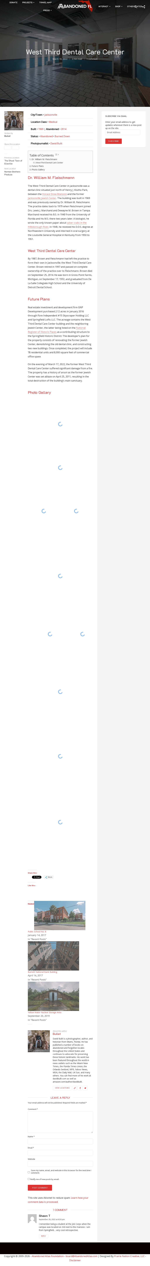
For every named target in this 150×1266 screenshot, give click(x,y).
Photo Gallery (38, 169)
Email (31, 1148)
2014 (63, 129)
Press (46, 10)
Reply (43, 1236)
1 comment (92, 59)
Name (31, 1136)
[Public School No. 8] (59, 915)
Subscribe (113, 141)
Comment (33, 1109)
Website (31, 1159)
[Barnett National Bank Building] (53, 955)
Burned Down (62, 136)
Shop (117, 6)
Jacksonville (50, 114)
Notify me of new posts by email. (44, 1179)
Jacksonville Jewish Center (42, 198)
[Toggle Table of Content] (56, 154)
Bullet (7, 136)
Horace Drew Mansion (54, 194)
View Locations (62, 1088)
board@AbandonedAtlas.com (81, 1256)
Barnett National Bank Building (42, 972)
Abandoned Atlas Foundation (48, 1256)
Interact (103, 6)
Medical (53, 122)
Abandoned (46, 136)
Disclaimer (75, 1260)
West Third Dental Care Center (49, 162)
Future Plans (37, 166)
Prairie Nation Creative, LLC (129, 1256)
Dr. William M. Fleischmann (44, 159)
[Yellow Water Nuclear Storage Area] (53, 996)
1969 (41, 129)
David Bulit (56, 143)
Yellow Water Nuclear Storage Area (44, 1012)
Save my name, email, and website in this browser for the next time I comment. (61, 1171)
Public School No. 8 (37, 931)
